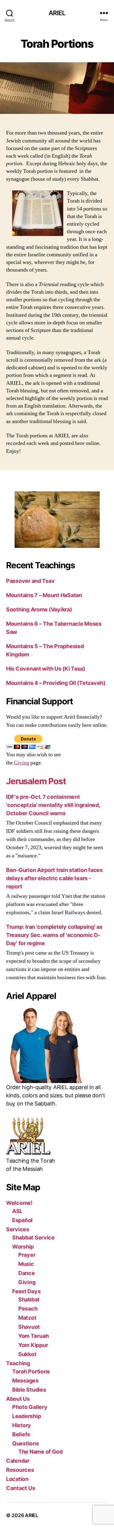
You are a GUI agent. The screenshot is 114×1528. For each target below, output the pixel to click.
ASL (17, 1211)
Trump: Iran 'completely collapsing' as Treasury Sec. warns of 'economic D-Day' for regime (54, 935)
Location (17, 1479)
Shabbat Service (33, 1237)
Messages (25, 1380)
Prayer (26, 1255)
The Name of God (40, 1451)
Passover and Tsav (30, 581)
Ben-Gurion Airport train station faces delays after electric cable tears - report (54, 878)
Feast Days (26, 1291)
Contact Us (20, 1488)
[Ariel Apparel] (57, 1045)
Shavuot (29, 1327)
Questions (25, 1443)
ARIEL (57, 13)
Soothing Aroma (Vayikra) (39, 609)
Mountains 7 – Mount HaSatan (44, 595)
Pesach (27, 1308)
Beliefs (21, 1434)
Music (26, 1264)
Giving (21, 762)
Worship (23, 1246)
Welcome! (19, 1203)
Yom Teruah (33, 1336)
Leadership (26, 1416)
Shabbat (29, 1299)
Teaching (18, 1363)
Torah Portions (31, 1371)
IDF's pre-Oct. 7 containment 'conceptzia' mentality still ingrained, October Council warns (53, 805)
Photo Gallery (29, 1407)
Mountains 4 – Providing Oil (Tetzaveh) (55, 683)
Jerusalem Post (36, 781)
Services (17, 1229)
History (21, 1425)
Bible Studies (29, 1389)
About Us (18, 1399)
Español (22, 1220)
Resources (20, 1470)
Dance (26, 1273)
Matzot (27, 1317)
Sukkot (27, 1354)
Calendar (17, 1461)
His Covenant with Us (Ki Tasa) (45, 668)
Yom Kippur (33, 1345)
